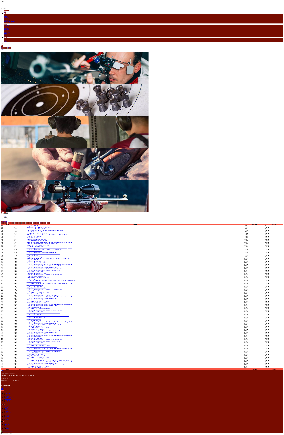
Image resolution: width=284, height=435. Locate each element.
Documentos (6, 20)
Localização (6, 18)
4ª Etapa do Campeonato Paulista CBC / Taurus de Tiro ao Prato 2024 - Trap (44, 310)
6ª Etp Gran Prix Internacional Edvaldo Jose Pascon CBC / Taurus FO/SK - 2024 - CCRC (48, 316)
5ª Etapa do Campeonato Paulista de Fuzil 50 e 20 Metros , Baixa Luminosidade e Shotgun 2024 (49, 304)
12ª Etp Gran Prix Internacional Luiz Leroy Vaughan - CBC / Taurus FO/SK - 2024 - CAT (48, 258)
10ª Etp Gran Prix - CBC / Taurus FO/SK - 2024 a (38, 277)
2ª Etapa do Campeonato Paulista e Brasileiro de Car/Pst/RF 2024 (42, 347)
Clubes (5, 16)
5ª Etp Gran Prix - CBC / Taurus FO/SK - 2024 (38, 327)
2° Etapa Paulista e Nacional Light (35, 354)
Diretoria (6, 17)
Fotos (5, 40)
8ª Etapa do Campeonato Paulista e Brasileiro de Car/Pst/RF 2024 (42, 267)
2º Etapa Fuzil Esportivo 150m (34, 319)
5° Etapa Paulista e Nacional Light (35, 311)
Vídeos (5, 41)
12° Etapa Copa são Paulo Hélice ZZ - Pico (37, 233)
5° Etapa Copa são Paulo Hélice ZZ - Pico (36, 317)
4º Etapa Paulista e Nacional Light (35, 326)
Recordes (6, 33)
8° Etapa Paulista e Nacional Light (35, 271)
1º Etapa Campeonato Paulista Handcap (36, 329)
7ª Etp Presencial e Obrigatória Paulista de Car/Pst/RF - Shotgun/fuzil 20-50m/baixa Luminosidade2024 (51, 280)
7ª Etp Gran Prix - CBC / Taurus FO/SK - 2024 (38, 301)
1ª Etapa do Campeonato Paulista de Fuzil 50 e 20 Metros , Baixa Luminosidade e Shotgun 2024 (49, 361)
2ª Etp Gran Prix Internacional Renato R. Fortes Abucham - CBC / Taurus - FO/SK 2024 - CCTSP (50, 360)
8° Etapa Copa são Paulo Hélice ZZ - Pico (36, 273)
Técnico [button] (5, 24)
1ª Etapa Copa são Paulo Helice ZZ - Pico (36, 367)
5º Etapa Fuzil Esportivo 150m (34, 282)
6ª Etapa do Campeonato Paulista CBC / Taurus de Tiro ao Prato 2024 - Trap (44, 274)
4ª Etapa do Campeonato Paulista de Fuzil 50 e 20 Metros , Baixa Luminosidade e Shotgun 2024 (49, 322)
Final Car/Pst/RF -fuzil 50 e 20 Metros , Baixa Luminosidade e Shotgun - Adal (45, 230)
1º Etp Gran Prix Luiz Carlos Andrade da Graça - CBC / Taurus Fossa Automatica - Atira (47, 364)
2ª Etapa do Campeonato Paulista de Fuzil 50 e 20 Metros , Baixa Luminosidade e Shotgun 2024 (49, 348)
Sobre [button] (5, 13)
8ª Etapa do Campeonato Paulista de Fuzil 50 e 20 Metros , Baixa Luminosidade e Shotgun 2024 (49, 264)
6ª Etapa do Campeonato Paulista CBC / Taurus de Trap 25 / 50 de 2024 (43, 279)
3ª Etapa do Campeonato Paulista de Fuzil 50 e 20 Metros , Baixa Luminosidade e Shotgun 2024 (49, 335)
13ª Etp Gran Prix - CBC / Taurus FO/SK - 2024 (38, 245)
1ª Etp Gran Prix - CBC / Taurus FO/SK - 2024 (38, 366)
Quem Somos (7, 14)
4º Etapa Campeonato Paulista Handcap (36, 276)
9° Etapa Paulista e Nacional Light (35, 257)
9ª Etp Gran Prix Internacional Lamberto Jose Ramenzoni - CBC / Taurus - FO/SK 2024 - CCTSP (49, 283)
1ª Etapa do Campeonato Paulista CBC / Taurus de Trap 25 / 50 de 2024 (43, 351)
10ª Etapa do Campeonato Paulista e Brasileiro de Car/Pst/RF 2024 (42, 243)
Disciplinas (6, 25)
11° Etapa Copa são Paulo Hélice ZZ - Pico (37, 240)
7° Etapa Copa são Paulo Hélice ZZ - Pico (36, 288)
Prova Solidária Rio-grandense (34, 320)
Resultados (6, 29)
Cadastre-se (6, 10)
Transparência (7, 22)
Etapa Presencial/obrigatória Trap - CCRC (36, 262)
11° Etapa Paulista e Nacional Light (35, 231)
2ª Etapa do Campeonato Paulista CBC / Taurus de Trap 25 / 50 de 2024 (43, 341)
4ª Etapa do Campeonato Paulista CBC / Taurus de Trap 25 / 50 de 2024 (43, 313)
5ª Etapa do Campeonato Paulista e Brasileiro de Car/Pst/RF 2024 (42, 305)
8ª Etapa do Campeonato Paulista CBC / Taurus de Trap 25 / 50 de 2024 (43, 254)
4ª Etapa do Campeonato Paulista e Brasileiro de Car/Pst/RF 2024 (42, 323)
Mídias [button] (5, 37)
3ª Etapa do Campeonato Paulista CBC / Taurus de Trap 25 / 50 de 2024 (43, 330)
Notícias (5, 38)
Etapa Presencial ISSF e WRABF (34, 251)
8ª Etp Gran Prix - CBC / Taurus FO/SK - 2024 (38, 292)
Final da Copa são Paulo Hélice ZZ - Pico (36, 228)
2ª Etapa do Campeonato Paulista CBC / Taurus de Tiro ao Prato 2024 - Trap (44, 339)
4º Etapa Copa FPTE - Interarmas (34, 259)
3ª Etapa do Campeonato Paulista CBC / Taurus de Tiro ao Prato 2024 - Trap (44, 324)
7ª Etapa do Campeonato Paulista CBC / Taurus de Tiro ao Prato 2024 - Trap (44, 265)
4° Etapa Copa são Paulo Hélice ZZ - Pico (36, 333)
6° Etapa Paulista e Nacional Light (35, 299)
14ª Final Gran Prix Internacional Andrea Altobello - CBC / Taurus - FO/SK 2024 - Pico (47, 234)
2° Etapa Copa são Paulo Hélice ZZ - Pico (36, 355)
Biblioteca (6, 34)
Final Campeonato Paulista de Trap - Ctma (36, 239)
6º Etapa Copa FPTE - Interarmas (34, 226)
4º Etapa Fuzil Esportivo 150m (34, 291)
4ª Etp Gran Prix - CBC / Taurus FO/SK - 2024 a (38, 345)
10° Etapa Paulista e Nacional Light (35, 246)
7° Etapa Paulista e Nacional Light (35, 285)
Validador (6, 36)
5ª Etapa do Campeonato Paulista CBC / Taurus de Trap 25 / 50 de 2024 (43, 295)
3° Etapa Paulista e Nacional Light (35, 342)
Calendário (6, 28)
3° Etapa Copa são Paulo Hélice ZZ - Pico (36, 344)
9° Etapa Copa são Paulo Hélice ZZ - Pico (36, 261)
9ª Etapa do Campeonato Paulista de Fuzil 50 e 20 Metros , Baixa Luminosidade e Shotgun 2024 (49, 248)
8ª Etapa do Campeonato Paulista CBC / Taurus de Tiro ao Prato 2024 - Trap (44, 249)
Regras (5, 26)
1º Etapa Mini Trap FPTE (33, 255)
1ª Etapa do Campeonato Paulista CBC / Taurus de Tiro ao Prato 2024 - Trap (44, 350)
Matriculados (7, 32)
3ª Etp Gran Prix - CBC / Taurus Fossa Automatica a (39, 353)
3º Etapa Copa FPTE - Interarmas (34, 286)
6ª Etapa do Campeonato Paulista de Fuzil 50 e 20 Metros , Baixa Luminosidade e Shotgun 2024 (49, 296)
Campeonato (6, 30)
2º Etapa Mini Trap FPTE (33, 237)
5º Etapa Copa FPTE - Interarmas (34, 236)
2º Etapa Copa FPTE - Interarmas (34, 314)
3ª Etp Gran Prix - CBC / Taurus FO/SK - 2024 (38, 357)
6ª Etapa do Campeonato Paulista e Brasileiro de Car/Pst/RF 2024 (42, 298)
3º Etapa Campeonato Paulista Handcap (36, 293)
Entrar (5, 12)
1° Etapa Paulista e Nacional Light (35, 358)
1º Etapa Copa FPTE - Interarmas (34, 338)
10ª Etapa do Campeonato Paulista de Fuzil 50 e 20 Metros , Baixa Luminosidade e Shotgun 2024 (49, 242)
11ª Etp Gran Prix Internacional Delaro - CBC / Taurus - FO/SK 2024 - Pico (44, 268)
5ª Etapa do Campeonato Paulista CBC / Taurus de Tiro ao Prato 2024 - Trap (44, 289)
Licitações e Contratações (9, 21)
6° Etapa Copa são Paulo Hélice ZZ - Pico (36, 302)
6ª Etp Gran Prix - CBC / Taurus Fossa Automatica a (39, 308)
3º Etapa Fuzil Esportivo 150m (34, 307)
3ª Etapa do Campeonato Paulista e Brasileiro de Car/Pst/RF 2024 (42, 332)
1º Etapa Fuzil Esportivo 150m (34, 336)
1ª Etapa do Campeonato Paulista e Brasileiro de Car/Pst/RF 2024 (42, 363)
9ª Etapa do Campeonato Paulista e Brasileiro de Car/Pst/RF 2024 (42, 252)
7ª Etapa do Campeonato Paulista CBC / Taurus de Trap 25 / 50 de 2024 (43, 270)
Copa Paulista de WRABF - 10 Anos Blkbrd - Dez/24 (39, 227)
